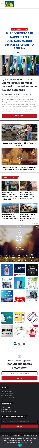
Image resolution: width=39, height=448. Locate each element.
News (13, 29)
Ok (20, 445)
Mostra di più (19, 115)
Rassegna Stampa (22, 29)
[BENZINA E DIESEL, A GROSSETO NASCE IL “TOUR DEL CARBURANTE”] (10, 208)
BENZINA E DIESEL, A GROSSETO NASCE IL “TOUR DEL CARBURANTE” (10, 216)
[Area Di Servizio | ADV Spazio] (9, 4)
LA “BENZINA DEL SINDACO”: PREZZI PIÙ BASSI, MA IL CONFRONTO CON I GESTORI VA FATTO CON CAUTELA (10, 196)
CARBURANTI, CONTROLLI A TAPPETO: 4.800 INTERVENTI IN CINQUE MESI (28, 217)
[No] (37, 442)
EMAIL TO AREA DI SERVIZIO (9, 411)
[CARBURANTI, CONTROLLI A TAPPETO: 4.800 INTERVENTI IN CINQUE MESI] (28, 208)
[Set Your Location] (37, 226)
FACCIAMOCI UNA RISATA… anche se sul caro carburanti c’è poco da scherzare (27, 195)
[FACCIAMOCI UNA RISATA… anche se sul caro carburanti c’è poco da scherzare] (28, 186)
